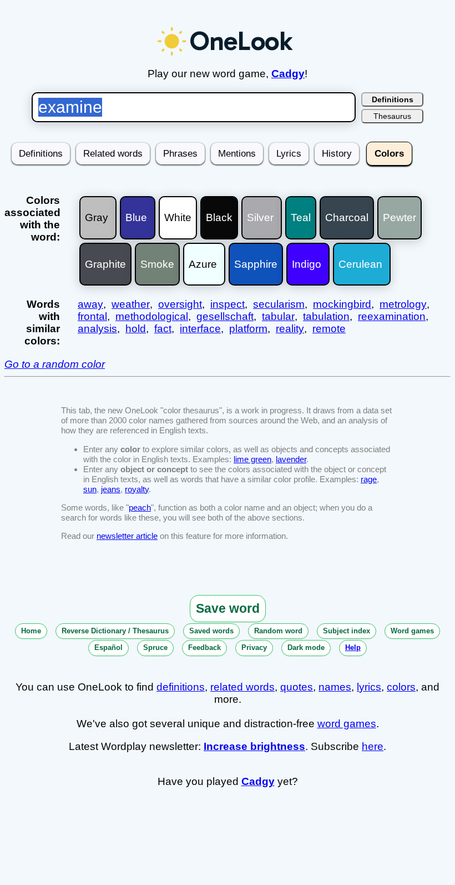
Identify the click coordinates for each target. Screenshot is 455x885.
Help (353, 647)
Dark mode (306, 647)
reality (290, 328)
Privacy (254, 647)
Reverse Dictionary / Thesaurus (115, 631)
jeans (110, 489)
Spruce (155, 647)
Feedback (204, 647)
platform (248, 328)
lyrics (369, 687)
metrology (403, 304)
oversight (180, 304)
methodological (151, 316)
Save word (228, 608)
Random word (278, 631)
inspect (227, 304)
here (372, 746)
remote (329, 328)
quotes (296, 687)
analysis (97, 328)
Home (31, 631)
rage (369, 479)
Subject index (346, 631)
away (90, 304)
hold (135, 328)
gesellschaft (225, 316)
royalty (137, 489)
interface (200, 328)
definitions (180, 687)
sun (90, 489)
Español (108, 647)
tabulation (326, 316)
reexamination (392, 316)
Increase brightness (254, 746)
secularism (279, 304)
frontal (92, 316)
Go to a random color (54, 364)
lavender (291, 459)
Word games (412, 631)
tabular (278, 316)
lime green (252, 459)
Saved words (211, 631)
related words (242, 687)
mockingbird (342, 304)
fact (162, 328)
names (334, 687)
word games (346, 723)
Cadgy (288, 73)
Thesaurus (392, 116)
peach (140, 507)
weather (131, 304)
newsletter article (127, 536)
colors (401, 687)
